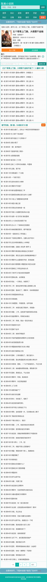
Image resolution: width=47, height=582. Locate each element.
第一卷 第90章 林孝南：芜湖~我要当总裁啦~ (16, 516)
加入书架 (12, 50)
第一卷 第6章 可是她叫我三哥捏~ (12, 151)
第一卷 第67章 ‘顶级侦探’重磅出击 (12, 416)
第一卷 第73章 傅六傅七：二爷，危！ (14, 442)
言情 (12, 17)
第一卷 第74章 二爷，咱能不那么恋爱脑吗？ (16, 446)
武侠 (19, 13)
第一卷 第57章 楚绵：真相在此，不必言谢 (15, 373)
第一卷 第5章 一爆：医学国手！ (12, 147)
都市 (27, 13)
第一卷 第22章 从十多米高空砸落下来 (14, 221)
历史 (35, 13)
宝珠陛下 (20, 35)
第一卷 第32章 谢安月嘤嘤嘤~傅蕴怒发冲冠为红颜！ (19, 264)
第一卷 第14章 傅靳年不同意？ (11, 186)
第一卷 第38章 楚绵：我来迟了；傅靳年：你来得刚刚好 (20, 290)
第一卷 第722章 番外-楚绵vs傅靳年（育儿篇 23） (18, 111)
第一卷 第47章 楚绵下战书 (10, 329)
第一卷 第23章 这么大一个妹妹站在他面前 (15, 225)
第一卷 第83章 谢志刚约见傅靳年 (12, 485)
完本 (35, 17)
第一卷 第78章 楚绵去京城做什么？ (13, 464)
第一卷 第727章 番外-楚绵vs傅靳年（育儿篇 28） (18, 90)
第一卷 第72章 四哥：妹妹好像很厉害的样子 (16, 438)
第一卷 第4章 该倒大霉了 (9, 142)
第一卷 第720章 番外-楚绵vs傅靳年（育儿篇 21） (18, 120)
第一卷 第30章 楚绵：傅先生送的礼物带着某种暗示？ (19, 255)
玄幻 (12, 13)
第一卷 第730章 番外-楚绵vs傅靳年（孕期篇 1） (17, 77)
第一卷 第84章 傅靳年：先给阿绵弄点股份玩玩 (17, 490)
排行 (27, 17)
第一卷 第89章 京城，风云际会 (11, 511)
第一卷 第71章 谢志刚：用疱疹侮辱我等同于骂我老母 (19, 433)
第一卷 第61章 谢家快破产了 (10, 390)
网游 (42, 13)
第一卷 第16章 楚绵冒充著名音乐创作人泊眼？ (17, 195)
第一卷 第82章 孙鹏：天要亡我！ (12, 481)
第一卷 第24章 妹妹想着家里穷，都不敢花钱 (16, 229)
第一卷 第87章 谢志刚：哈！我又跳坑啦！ (15, 503)
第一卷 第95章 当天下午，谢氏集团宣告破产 (16, 538)
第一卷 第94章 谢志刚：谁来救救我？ (14, 533)
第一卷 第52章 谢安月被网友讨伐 (12, 351)
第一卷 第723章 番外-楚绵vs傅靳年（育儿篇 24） (18, 107)
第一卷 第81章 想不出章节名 (10, 477)
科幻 (4, 17)
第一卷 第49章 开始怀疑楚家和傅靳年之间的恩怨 (17, 338)
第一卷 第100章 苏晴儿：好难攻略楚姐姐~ (15, 559)
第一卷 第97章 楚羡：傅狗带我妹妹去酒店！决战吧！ (19, 546)
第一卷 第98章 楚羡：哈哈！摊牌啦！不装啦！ (17, 551)
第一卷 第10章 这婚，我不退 (10, 168)
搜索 (43, 7)
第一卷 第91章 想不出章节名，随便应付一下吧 (17, 520)
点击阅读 (35, 50)
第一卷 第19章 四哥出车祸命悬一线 (13, 208)
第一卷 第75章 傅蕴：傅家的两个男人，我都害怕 (17, 451)
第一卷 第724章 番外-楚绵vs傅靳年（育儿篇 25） (18, 103)
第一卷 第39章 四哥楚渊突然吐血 (12, 294)
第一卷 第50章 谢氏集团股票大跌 (12, 342)
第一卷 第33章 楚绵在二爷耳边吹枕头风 (14, 268)
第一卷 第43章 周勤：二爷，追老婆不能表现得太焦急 (19, 312)
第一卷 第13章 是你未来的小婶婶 (12, 182)
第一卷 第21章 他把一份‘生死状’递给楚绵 (15, 216)
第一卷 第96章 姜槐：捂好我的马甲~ (13, 542)
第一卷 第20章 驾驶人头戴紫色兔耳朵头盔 (15, 212)
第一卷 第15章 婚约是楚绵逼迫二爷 (13, 190)
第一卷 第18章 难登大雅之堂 (10, 203)
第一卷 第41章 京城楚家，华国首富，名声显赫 (17, 303)
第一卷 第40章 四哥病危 (9, 299)
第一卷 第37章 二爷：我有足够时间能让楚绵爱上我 (18, 286)
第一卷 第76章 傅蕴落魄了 (10, 455)
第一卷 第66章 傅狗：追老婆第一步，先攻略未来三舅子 (20, 412)
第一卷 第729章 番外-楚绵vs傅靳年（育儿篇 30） (18, 81)
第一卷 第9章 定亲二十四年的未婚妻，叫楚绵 (16, 164)
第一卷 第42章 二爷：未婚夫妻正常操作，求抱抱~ (18, 307)
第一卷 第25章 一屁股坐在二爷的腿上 (14, 234)
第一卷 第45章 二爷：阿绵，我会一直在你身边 (17, 320)
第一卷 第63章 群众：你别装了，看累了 (14, 399)
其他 (19, 17)
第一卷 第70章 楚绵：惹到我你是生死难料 (15, 429)
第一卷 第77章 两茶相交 (9, 459)
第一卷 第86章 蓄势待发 (9, 498)
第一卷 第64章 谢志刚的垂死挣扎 (12, 403)
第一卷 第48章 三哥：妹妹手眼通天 (13, 333)
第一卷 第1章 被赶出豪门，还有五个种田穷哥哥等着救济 (20, 129)
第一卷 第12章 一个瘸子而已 (10, 177)
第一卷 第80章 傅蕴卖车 (9, 472)
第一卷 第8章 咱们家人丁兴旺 (11, 160)
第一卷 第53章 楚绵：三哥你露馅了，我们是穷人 (17, 355)
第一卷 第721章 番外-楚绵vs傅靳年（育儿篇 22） (18, 116)
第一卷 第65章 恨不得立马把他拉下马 (14, 407)
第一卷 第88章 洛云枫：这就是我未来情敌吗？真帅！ (19, 507)
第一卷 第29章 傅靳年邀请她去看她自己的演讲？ (17, 251)
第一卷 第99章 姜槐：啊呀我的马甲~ (13, 555)
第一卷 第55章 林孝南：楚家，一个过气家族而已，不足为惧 (21, 364)
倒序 (43, 125)
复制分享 (42, 64)
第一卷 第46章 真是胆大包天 (10, 325)
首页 (4, 13)
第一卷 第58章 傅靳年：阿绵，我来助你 (14, 377)
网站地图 (23, 579)
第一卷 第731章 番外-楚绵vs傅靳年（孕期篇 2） (17, 72)
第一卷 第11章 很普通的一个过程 (12, 173)
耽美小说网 (7, 3)
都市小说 (14, 27)
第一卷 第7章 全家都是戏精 (10, 155)
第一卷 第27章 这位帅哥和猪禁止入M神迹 (15, 242)
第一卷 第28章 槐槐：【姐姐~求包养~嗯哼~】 (16, 247)
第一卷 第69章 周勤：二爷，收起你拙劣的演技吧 (17, 425)
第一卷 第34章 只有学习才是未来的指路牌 (15, 273)
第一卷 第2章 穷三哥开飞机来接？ (12, 134)
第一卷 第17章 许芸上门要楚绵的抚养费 (14, 199)
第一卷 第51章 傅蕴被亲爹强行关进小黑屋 (15, 346)
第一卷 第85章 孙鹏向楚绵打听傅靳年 (14, 494)
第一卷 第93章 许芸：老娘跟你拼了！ (14, 529)
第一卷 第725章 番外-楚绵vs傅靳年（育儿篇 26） (18, 98)
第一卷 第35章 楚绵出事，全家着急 (13, 277)
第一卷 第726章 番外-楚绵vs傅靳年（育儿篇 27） (18, 94)
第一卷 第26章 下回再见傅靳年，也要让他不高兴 (17, 238)
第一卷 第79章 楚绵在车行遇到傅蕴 (13, 468)
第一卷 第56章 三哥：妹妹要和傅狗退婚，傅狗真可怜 (19, 368)
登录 (42, 17)
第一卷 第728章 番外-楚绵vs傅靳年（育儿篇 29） (18, 85)
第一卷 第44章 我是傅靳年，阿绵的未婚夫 (15, 316)
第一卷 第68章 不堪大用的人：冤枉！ (14, 420)
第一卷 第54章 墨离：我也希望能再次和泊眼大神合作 (19, 360)
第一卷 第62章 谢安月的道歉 (10, 394)
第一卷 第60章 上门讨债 (9, 386)
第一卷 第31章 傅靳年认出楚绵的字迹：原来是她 (17, 260)
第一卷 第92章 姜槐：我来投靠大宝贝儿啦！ (16, 524)
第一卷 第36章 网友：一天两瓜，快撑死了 (15, 281)
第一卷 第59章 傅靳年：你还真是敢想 (14, 381)
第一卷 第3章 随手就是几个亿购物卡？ (14, 138)
